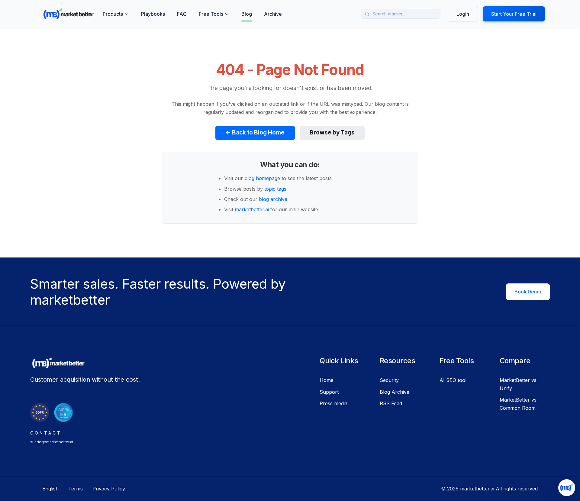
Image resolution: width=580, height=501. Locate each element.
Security (389, 380)
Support (329, 392)
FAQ (182, 14)
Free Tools (211, 14)
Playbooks (153, 14)
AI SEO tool (453, 380)
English (50, 489)
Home (327, 380)
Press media (333, 403)
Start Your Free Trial (513, 14)
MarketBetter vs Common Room (518, 404)
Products (113, 14)
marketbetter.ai (252, 209)
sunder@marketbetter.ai (51, 442)
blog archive (273, 199)
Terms (75, 489)
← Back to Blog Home (255, 132)
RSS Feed (391, 403)
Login (462, 14)
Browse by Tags (332, 132)
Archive (273, 14)
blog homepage (262, 178)
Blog (246, 14)
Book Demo (527, 292)
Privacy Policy (108, 489)
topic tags (275, 189)
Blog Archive (394, 392)
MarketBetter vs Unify (518, 384)
